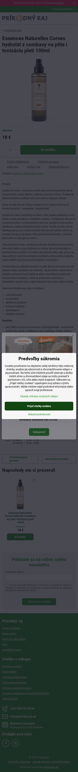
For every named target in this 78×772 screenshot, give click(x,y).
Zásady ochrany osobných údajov (39, 396)
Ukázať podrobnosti (39, 414)
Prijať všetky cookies (39, 406)
